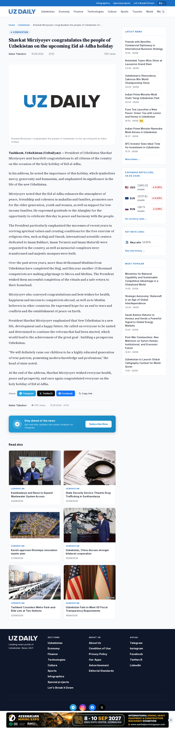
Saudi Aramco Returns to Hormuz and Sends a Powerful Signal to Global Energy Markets (143, 320)
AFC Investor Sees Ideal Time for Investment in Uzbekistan (142, 145)
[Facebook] (92, 707)
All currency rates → (136, 218)
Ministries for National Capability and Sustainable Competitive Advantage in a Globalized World (141, 279)
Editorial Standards (101, 670)
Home (12, 25)
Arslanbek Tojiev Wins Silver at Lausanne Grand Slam (143, 62)
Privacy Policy (98, 654)
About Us (95, 643)
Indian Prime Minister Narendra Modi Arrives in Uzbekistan (143, 130)
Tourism (137, 11)
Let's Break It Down (144, 3)
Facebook (67, 393)
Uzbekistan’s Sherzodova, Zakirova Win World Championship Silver (140, 79)
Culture (112, 11)
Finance (78, 11)
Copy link (87, 393)
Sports (124, 11)
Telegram (28, 393)
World (149, 11)
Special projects (121, 3)
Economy (64, 11)
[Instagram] (82, 707)
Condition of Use (100, 648)
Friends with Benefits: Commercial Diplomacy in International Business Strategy (144, 45)
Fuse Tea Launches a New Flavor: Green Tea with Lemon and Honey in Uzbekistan (143, 113)
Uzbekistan (48, 11)
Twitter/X (48, 393)
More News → (132, 159)
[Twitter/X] (101, 707)
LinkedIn (135, 665)
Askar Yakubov (17, 54)
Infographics (103, 3)
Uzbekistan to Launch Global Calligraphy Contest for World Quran (142, 363)
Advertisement (99, 665)
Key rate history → (135, 250)
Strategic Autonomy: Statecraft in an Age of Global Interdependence (143, 300)
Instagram (136, 648)
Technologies (95, 11)
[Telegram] (73, 707)
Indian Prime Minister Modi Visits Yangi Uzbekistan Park (142, 96)
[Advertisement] (87, 719)
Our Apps (95, 659)
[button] (163, 12)
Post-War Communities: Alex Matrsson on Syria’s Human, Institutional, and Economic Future (142, 342)
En (160, 3)
